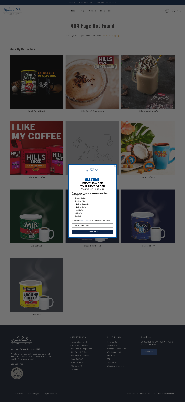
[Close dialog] (115, 166)
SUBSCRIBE (92, 232)
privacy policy (85, 220)
